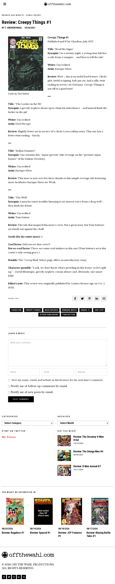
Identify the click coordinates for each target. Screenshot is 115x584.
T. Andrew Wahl (13, 28)
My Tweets (9, 437)
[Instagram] (14, 577)
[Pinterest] (90, 299)
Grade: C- (85, 310)
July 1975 (99, 310)
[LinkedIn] (19, 577)
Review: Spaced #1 (40, 532)
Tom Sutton (68, 315)
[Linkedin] (97, 299)
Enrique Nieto (69, 310)
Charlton (16, 310)
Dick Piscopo (51, 310)
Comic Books (33, 15)
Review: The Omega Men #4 (88, 451)
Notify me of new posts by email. (32, 392)
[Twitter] (82, 299)
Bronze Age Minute (13, 15)
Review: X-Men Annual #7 (87, 466)
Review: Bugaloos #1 (13, 532)
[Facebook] (75, 299)
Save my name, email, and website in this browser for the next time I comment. (57, 380)
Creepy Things (33, 310)
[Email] (104, 299)
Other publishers (49, 315)
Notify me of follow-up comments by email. (39, 386)
